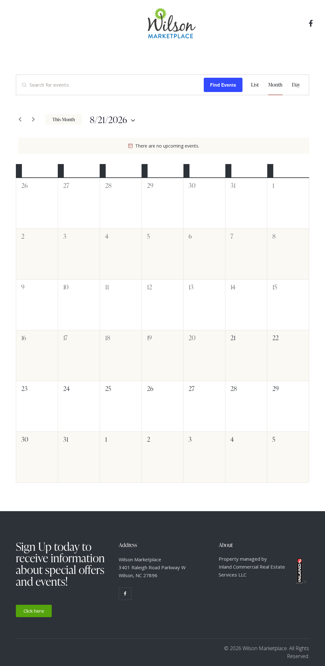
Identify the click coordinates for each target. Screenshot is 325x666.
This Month (63, 119)
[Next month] (33, 119)
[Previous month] (20, 119)
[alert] (163, 146)
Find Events (223, 85)
